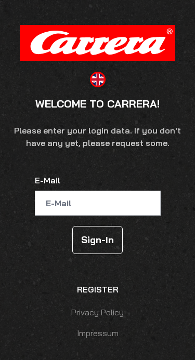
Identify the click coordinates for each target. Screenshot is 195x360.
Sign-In (97, 240)
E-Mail (47, 180)
